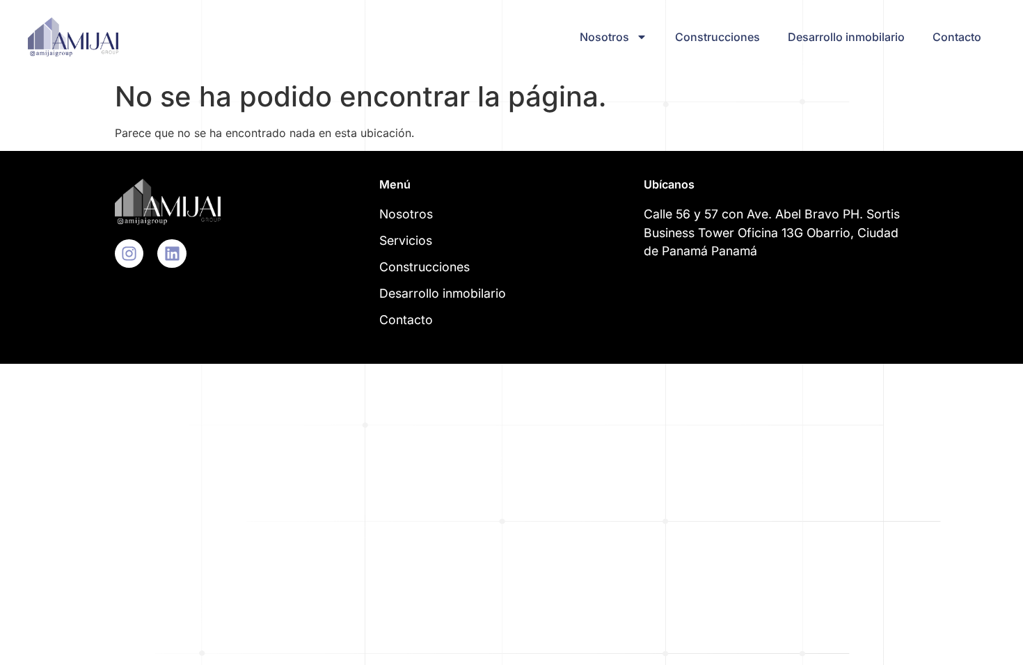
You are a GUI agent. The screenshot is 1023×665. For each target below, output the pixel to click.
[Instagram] (129, 253)
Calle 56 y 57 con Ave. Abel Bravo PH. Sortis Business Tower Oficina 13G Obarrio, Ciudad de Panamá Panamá (772, 232)
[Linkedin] (171, 253)
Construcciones (717, 37)
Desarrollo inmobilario (846, 37)
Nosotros (604, 37)
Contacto (957, 37)
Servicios (405, 240)
